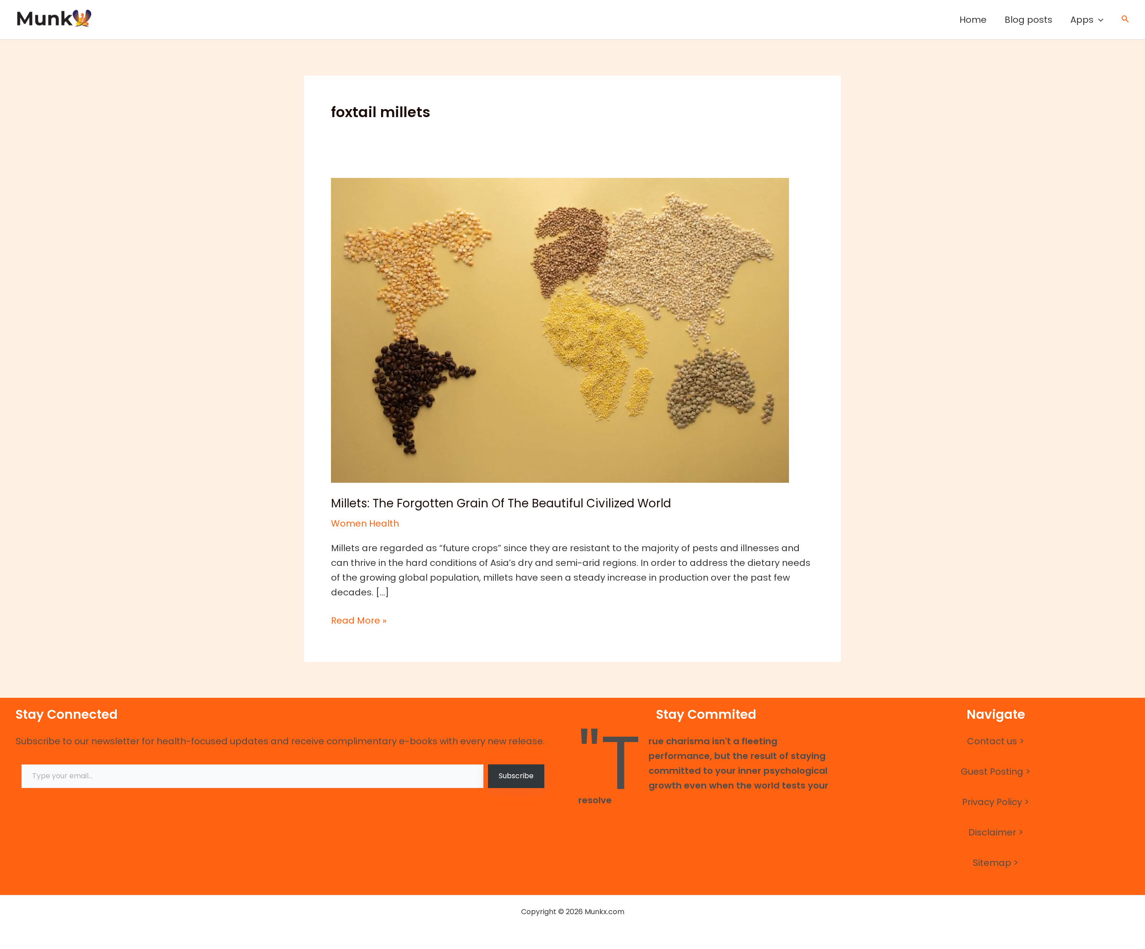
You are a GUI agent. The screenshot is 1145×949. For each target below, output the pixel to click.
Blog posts (1028, 19)
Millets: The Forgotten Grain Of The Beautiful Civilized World (501, 503)
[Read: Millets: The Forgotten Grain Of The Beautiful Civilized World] (560, 329)
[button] (1098, 20)
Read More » (358, 620)
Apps (1082, 19)
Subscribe (516, 776)
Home (973, 19)
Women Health (365, 523)
